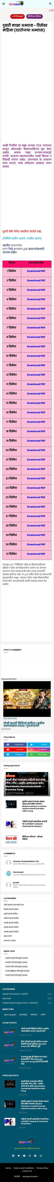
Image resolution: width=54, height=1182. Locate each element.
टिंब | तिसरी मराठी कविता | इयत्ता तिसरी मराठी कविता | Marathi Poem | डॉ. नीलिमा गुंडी (34, 1044)
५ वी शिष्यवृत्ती (17, 16)
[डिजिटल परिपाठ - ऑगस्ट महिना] (11, 839)
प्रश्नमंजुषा (23, 1014)
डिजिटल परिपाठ (34, 16)
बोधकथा (34, 1014)
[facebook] (13, 1156)
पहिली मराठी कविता (27, 918)
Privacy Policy (42, 1168)
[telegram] (35, 1156)
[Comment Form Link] (10, 662)
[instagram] (30, 1156)
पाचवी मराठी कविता (27, 923)
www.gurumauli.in (30, 1176)
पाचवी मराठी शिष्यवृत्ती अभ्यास (16, 975)
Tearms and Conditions (23, 1168)
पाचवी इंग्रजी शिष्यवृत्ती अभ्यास (16, 962)
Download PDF (36, 271)
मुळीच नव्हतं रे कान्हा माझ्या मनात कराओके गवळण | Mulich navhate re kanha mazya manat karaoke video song (34, 806)
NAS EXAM (27, 998)
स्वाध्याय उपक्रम (27, 940)
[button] (3, 4)
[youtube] (24, 1156)
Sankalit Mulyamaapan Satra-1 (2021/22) (27, 1003)
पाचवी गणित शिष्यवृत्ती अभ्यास (16, 966)
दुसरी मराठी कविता (27, 913)
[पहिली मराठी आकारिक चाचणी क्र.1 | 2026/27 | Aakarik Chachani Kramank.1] (11, 824)
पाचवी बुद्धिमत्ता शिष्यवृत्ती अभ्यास (17, 971)
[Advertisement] (27, 63)
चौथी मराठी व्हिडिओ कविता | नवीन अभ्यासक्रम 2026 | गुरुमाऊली (23, 724)
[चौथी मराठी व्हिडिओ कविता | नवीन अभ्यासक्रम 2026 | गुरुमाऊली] (10, 1031)
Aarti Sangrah (10, 1014)
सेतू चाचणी (27, 936)
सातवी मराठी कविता (27, 931)
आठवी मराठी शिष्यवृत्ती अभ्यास (16, 958)
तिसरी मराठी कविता (27, 909)
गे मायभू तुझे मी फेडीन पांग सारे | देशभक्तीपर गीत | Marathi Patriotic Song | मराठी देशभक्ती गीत (34, 1060)
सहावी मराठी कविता (27, 927)
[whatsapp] (41, 1156)
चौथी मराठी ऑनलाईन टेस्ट (27, 905)
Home (8, 1168)
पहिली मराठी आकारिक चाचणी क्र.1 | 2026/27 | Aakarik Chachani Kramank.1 (34, 824)
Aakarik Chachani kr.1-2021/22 (27, 994)
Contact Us (27, 1171)
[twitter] (19, 1156)
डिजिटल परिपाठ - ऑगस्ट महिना (32, 837)
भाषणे (43, 1014)
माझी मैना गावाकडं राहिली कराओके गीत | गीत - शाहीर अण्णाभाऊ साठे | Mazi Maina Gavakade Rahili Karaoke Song (33, 1086)
